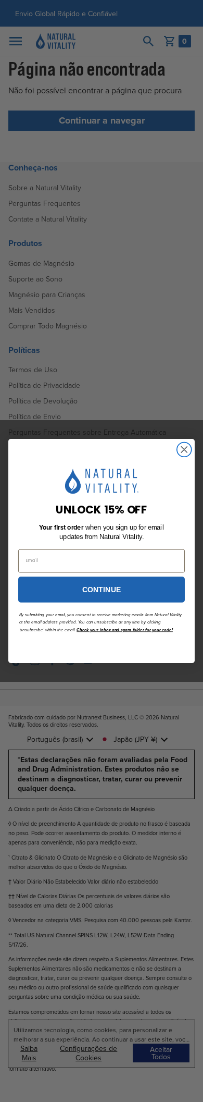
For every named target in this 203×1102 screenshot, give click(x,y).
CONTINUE (101, 589)
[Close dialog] (184, 449)
